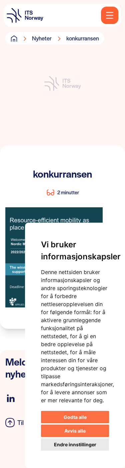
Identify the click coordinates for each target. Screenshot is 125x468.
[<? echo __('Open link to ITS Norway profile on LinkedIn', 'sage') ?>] (10, 398)
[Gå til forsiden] (14, 38)
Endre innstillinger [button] (75, 444)
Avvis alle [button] (75, 431)
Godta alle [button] (75, 417)
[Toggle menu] (109, 15)
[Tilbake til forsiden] (25, 15)
